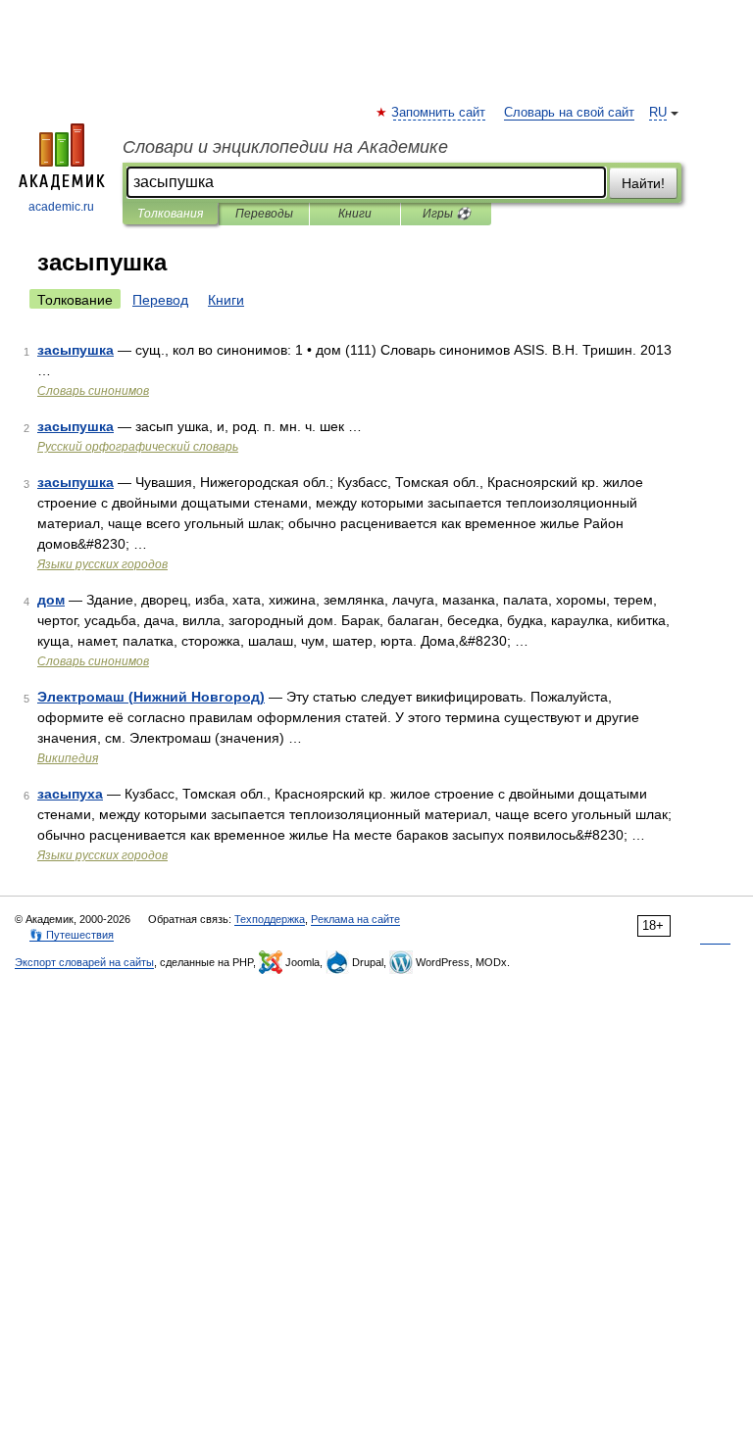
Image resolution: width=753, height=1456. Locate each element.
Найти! (643, 183)
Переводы (264, 213)
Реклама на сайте (355, 919)
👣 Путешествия (71, 935)
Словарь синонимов (93, 391)
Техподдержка (269, 919)
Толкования (170, 213)
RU (658, 113)
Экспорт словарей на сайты (84, 962)
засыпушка (75, 350)
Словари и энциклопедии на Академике (285, 147)
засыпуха (70, 793)
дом (51, 599)
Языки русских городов (102, 564)
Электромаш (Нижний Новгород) (151, 696)
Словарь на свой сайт (569, 113)
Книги (355, 213)
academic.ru (61, 207)
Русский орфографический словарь (137, 447)
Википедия (67, 758)
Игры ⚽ (447, 213)
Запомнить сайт (439, 113)
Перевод (160, 300)
